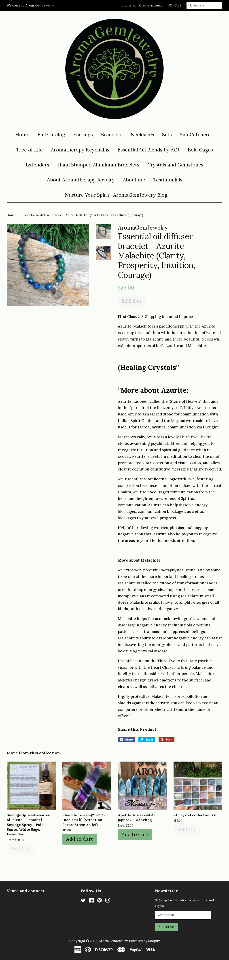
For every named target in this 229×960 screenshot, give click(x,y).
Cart (177, 5)
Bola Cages (200, 150)
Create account (150, 5)
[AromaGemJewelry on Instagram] (107, 901)
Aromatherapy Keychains (80, 150)
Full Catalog (51, 134)
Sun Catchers (195, 134)
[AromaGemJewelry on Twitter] (83, 901)
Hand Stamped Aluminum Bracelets (98, 165)
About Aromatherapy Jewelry (81, 180)
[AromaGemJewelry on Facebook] (91, 901)
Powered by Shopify (144, 941)
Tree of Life (29, 150)
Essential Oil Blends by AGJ (148, 150)
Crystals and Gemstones (175, 165)
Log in (126, 5)
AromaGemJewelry (113, 941)
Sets (167, 134)
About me (134, 180)
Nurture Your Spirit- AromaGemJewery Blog (116, 195)
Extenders (37, 165)
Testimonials (167, 180)
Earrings (83, 134)
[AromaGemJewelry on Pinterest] (99, 901)
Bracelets (112, 134)
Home (22, 134)
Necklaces (142, 134)
